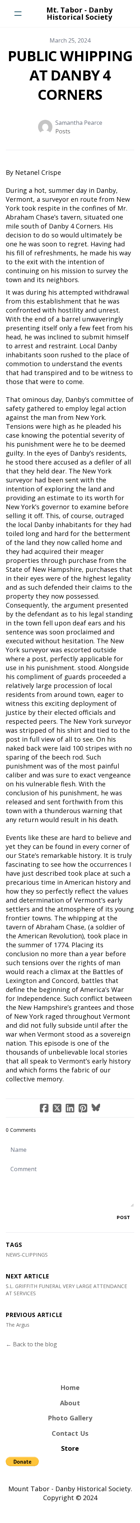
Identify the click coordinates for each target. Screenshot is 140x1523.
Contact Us (70, 1433)
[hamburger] (18, 13)
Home (70, 1387)
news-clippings (27, 1254)
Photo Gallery (70, 1418)
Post (123, 1217)
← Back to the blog (31, 1344)
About (70, 1403)
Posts (62, 131)
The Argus (17, 1324)
